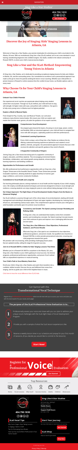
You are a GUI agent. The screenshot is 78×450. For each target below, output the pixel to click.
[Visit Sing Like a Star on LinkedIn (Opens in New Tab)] (61, 15)
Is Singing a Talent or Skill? (16, 427)
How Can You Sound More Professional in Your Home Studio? (22, 433)
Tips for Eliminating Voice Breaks (18, 429)
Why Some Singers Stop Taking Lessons (20, 424)
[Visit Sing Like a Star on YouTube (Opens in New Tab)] (58, 15)
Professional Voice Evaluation (22, 296)
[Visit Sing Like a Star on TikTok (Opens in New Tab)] (64, 15)
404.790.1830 (59, 12)
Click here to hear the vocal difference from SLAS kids (21, 273)
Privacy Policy (36, 448)
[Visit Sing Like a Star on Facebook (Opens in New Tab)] (54, 15)
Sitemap (43, 448)
